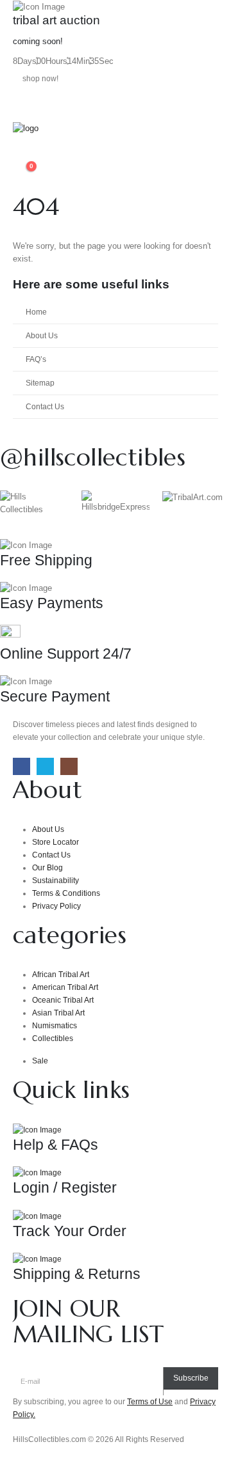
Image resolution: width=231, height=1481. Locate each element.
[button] (23, 143)
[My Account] (18, 157)
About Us (42, 335)
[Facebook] (21, 766)
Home (36, 312)
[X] (45, 766)
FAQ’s (36, 359)
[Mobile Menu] (24, 106)
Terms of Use (150, 1401)
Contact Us (45, 406)
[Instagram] (69, 766)
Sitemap (40, 383)
